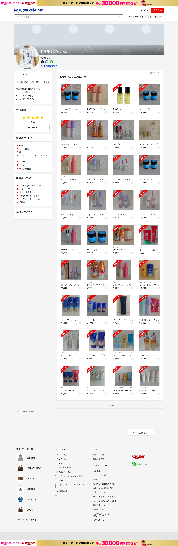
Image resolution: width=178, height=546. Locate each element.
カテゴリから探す (136, 16)
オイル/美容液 (25, 192)
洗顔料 (22, 202)
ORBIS (63, 177)
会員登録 (157, 10)
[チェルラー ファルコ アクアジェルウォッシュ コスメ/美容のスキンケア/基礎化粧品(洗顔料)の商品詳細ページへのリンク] (123, 305)
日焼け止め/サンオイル (29, 195)
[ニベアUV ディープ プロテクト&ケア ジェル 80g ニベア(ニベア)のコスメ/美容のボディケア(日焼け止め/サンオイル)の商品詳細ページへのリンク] (71, 305)
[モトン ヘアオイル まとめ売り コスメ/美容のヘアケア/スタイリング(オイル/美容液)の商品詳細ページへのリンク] (71, 200)
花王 (140, 247)
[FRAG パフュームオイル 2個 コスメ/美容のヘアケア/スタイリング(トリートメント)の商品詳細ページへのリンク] (123, 94)
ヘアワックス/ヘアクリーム (31, 185)
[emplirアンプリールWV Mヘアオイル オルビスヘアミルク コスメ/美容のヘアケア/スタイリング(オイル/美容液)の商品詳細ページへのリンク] (71, 235)
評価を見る (33, 127)
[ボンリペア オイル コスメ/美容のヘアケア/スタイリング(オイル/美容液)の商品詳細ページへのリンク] (149, 340)
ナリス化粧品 (143, 388)
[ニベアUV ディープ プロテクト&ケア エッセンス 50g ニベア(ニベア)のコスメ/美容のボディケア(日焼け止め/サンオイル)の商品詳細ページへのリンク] (97, 305)
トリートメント (26, 188)
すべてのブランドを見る (26, 519)
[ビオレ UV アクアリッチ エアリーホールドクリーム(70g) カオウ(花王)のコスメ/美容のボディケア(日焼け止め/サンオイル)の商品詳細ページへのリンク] (97, 376)
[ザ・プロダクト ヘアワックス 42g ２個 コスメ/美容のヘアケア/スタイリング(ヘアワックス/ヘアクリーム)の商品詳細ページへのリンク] (149, 165)
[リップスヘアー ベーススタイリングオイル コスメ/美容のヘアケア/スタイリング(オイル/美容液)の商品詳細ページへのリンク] (123, 130)
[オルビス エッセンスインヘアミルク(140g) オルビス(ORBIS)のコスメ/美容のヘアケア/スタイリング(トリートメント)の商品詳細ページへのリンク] (123, 270)
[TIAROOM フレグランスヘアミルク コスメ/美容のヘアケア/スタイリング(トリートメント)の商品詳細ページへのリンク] (97, 94)
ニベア (63, 317)
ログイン (144, 10)
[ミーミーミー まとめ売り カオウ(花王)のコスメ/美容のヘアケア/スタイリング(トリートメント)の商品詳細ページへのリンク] (149, 235)
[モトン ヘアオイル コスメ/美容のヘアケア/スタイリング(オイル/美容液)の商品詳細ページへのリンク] (97, 165)
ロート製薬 (116, 247)
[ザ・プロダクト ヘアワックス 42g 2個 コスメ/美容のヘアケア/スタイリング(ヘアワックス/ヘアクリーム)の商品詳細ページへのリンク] (71, 94)
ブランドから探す (155, 16)
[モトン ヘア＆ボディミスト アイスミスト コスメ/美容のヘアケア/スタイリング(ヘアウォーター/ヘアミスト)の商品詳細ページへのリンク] (123, 165)
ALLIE (62, 353)
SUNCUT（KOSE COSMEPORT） (149, 282)
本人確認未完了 (50, 66)
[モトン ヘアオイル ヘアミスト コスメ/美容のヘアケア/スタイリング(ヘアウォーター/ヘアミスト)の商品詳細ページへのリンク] (97, 200)
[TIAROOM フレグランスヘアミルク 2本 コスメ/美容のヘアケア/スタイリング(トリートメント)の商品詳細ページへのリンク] (149, 305)
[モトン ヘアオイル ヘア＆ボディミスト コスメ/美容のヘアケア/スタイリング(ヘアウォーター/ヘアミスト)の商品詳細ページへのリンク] (123, 200)
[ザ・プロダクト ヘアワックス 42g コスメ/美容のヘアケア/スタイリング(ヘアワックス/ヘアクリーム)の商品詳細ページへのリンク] (149, 94)
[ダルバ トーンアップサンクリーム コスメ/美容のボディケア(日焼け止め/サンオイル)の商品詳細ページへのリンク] (149, 130)
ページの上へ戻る (140, 432)
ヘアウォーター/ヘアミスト (31, 198)
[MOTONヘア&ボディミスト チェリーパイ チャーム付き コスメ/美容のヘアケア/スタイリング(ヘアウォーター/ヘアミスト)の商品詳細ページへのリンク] (71, 270)
